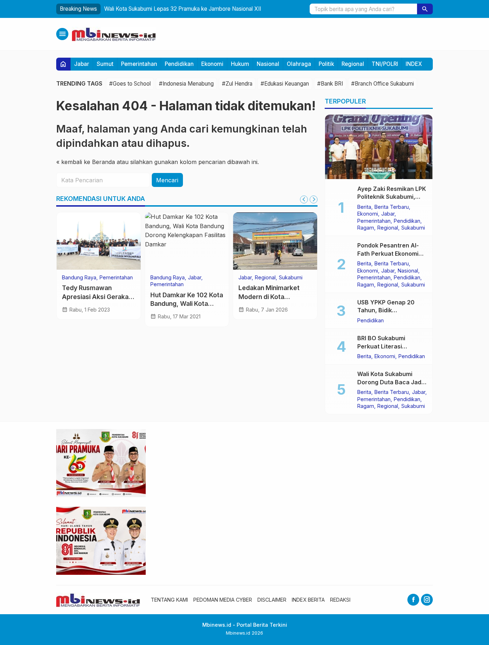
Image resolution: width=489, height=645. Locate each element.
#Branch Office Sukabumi (382, 83)
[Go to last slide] (304, 199)
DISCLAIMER (271, 600)
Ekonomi (212, 64)
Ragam (365, 227)
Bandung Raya (79, 277)
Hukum (240, 64)
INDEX (414, 64)
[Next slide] (314, 199)
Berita (364, 206)
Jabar (81, 64)
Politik (326, 64)
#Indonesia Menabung (186, 83)
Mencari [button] (167, 180)
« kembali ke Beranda (85, 162)
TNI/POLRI (385, 64)
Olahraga (299, 64)
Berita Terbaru (391, 206)
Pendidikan (179, 64)
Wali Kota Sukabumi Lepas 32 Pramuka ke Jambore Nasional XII (182, 8)
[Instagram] (427, 600)
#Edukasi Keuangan (285, 83)
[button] (425, 9)
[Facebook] (413, 600)
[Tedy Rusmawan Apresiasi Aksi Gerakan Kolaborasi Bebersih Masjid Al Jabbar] (99, 241)
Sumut (105, 64)
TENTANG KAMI (169, 600)
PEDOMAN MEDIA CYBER (222, 600)
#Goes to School (130, 83)
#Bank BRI (330, 83)
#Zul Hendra (237, 83)
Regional (353, 64)
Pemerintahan (139, 64)
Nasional (268, 64)
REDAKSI (340, 600)
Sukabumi (290, 277)
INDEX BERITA (308, 600)
